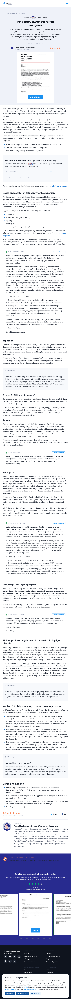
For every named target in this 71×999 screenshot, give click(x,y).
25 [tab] (47, 938)
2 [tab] (19, 938)
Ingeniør (23, 860)
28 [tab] (50, 938)
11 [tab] (30, 938)
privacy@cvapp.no (11, 989)
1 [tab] (18, 938)
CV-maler (27, 959)
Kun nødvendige (22, 993)
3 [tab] (20, 938)
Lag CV (35, 930)
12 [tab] (31, 938)
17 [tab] (37, 938)
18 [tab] (38, 938)
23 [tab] (44, 938)
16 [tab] (36, 938)
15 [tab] (35, 938)
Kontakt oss (49, 972)
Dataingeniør (42, 860)
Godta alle (9, 993)
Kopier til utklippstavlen (58, 252)
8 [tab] (26, 938)
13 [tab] (32, 938)
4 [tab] (21, 938)
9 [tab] (27, 938)
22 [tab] (43, 938)
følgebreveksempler (59, 186)
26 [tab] (48, 938)
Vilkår (25, 177)
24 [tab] (46, 938)
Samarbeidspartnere (52, 962)
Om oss (48, 953)
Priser (48, 959)
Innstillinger (35, 993)
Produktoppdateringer (53, 956)
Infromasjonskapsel (29, 989)
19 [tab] (40, 938)
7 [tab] (25, 938)
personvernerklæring (33, 177)
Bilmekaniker (14, 860)
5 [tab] (23, 938)
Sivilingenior (32, 860)
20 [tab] (41, 938)
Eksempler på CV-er (30, 956)
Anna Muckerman (41, 17)
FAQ (47, 970)
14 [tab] (33, 938)
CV (25, 970)
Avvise (26, 987)
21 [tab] (42, 938)
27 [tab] (49, 938)
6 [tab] (24, 938)
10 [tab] (29, 938)
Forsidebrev (28, 972)
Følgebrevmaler (29, 962)
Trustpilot (42, 889)
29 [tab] (52, 938)
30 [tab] (53, 938)
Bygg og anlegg (54, 860)
